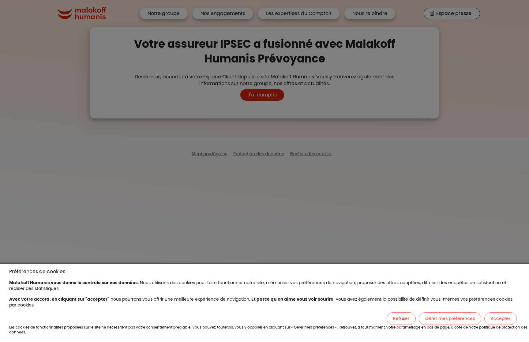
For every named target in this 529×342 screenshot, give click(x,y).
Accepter (500, 318)
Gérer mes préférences (450, 318)
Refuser (401, 318)
